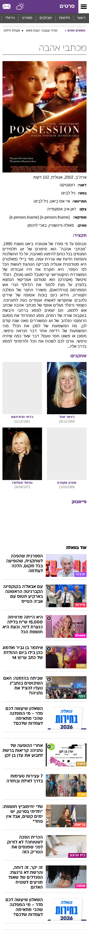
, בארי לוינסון (38, 225)
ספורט (27, 18)
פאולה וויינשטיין (62, 225)
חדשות (64, 18)
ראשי (81, 18)
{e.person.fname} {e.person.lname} (40, 217)
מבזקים (46, 18)
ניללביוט (68, 193)
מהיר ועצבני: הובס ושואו (41, 30)
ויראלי (10, 18)
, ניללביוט (42, 201)
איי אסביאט (60, 201)
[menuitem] (64, 18)
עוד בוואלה (76, 548)
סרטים (67, 6)
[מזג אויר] (20, 6)
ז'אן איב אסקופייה (62, 209)
